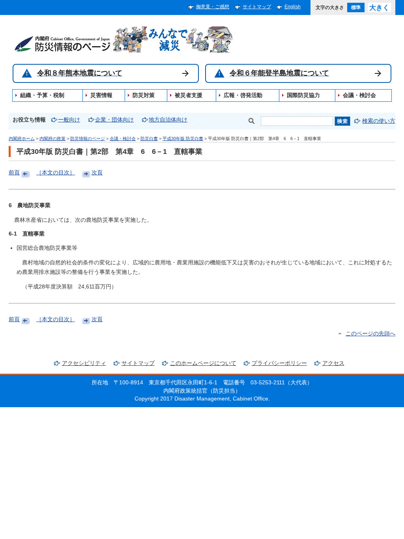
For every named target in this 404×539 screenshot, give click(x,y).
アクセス (333, 363)
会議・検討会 (123, 138)
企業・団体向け (114, 120)
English (292, 6)
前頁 (14, 173)
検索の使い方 (378, 121)
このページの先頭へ (370, 334)
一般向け (69, 120)
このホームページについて (203, 363)
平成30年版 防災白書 (183, 138)
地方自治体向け (168, 120)
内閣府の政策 (52, 138)
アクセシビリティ (84, 363)
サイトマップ (257, 6)
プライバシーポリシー (279, 363)
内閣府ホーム (22, 138)
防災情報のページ (87, 138)
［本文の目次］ (55, 173)
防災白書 (149, 138)
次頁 (97, 173)
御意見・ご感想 (212, 6)
